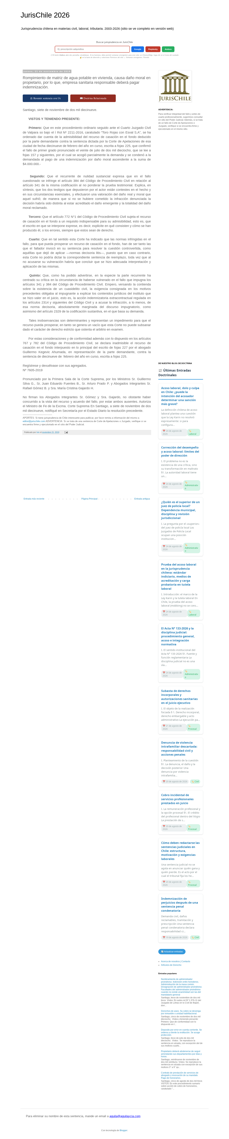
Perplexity (153, 49)
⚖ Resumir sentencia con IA (45, 98)
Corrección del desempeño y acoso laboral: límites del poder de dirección (180, 451)
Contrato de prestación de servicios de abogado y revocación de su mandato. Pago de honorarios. (179, 1075)
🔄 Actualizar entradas (172, 951)
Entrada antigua (142, 499)
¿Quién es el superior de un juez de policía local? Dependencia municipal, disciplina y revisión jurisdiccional (180, 510)
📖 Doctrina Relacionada (93, 98)
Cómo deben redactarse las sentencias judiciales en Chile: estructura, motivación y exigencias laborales (180, 851)
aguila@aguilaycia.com (124, 1116)
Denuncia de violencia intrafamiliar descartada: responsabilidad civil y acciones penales (179, 749)
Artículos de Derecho (171, 965)
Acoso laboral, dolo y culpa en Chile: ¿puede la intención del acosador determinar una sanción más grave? (180, 396)
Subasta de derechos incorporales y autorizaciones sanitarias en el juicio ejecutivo (179, 697)
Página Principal (89, 499)
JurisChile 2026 (45, 15)
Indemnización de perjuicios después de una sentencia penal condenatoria (179, 905)
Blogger (123, 1130)
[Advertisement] (87, 468)
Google (137, 49)
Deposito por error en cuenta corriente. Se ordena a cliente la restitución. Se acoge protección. (181, 1032)
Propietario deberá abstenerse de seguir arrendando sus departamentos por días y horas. (181, 1054)
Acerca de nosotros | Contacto (175, 961)
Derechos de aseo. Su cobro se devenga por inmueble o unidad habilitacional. (181, 1012)
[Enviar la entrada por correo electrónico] (66, 432)
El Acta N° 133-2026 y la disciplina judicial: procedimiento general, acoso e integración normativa (178, 636)
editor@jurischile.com (34, 421)
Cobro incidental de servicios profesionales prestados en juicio (177, 799)
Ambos (168, 49)
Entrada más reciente (34, 499)
